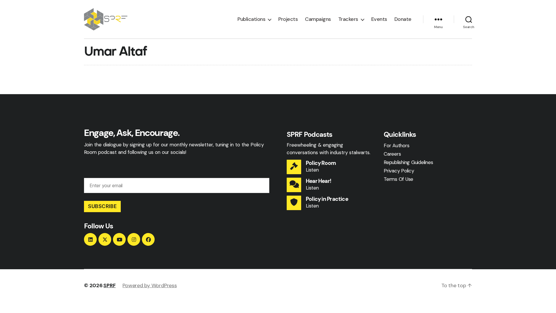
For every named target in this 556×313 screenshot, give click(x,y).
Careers (392, 154)
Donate (402, 19)
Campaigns (318, 19)
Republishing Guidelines (408, 162)
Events (379, 19)
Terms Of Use (398, 179)
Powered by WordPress (149, 285)
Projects (288, 19)
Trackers (348, 19)
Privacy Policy (399, 171)
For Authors (396, 145)
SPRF (109, 285)
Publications (251, 19)
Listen (312, 170)
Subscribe (102, 206)
